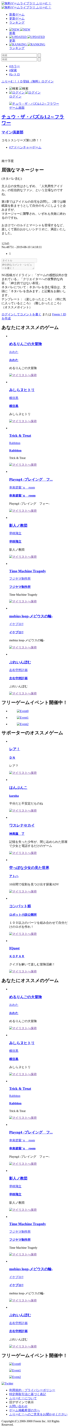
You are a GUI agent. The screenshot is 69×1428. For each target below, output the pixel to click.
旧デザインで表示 (21, 1402)
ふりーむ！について (23, 1398)
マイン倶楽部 (12, 132)
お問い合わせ (18, 1406)
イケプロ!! (16, 624)
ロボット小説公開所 (23, 914)
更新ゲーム (17, 18)
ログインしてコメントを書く (21, 314)
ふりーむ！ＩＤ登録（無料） (21, 81)
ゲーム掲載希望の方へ (24, 1410)
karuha (14, 795)
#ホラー (14, 66)
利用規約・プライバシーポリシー (32, 1390)
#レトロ (14, 74)
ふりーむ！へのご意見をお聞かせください (38, 1414)
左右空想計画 (18, 670)
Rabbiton (14, 443)
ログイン (47, 81)
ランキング (17, 22)
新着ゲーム (17, 14)
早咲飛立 (15, 533)
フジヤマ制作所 (20, 578)
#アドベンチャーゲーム (25, 147)
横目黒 (13, 398)
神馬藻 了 (17, 833)
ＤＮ (12, 757)
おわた (13, 352)
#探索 (13, 70)
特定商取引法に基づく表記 (27, 1394)
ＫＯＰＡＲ (17, 956)
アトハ (13, 876)
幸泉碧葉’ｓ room (22, 487)
